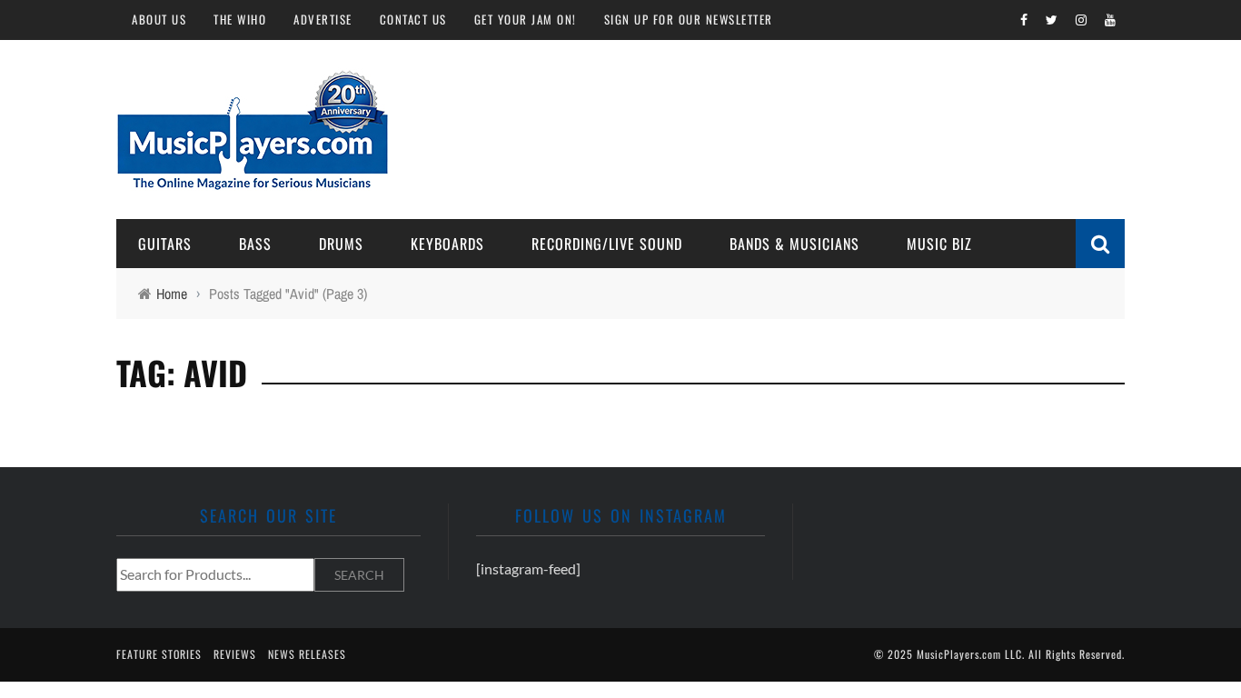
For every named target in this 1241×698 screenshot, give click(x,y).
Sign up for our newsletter (688, 19)
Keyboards (447, 243)
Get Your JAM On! (525, 19)
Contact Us (413, 19)
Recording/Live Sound (606, 243)
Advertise (322, 19)
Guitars (165, 243)
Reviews (234, 654)
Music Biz (939, 243)
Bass (255, 243)
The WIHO (239, 19)
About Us (159, 19)
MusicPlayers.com (959, 654)
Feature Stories (159, 654)
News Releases (307, 654)
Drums (341, 243)
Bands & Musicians (794, 243)
